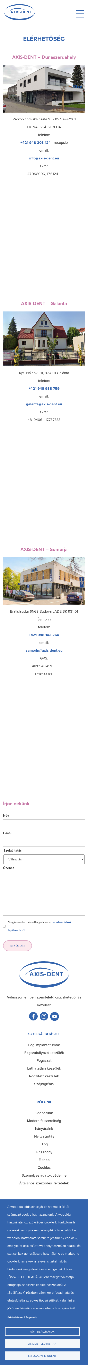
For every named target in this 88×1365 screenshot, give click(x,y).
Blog (44, 1144)
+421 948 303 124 (35, 142)
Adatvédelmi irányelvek (22, 1317)
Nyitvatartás (44, 1136)
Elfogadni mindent (42, 1356)
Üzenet (8, 868)
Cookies (44, 1167)
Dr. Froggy (44, 1151)
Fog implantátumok (44, 1044)
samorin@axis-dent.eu (44, 650)
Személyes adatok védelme (44, 1175)
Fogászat (44, 1060)
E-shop (44, 1159)
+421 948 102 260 (44, 635)
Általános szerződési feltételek (44, 1183)
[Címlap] (19, 19)
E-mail (7, 833)
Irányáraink (44, 1128)
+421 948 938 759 (44, 388)
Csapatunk (44, 1112)
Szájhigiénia (44, 1083)
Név (6, 815)
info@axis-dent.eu (44, 158)
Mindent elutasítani (42, 1343)
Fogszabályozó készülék (44, 1052)
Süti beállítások (42, 1331)
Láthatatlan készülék (44, 1068)
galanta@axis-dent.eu (44, 404)
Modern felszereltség (44, 1120)
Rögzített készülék (44, 1076)
